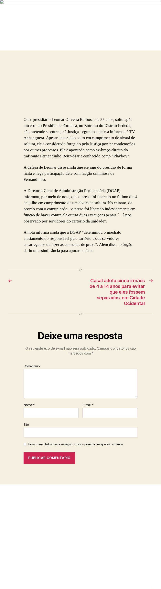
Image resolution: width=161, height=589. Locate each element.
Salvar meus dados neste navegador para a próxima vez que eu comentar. (75, 444)
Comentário (32, 366)
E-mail (88, 405)
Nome (29, 405)
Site (26, 424)
